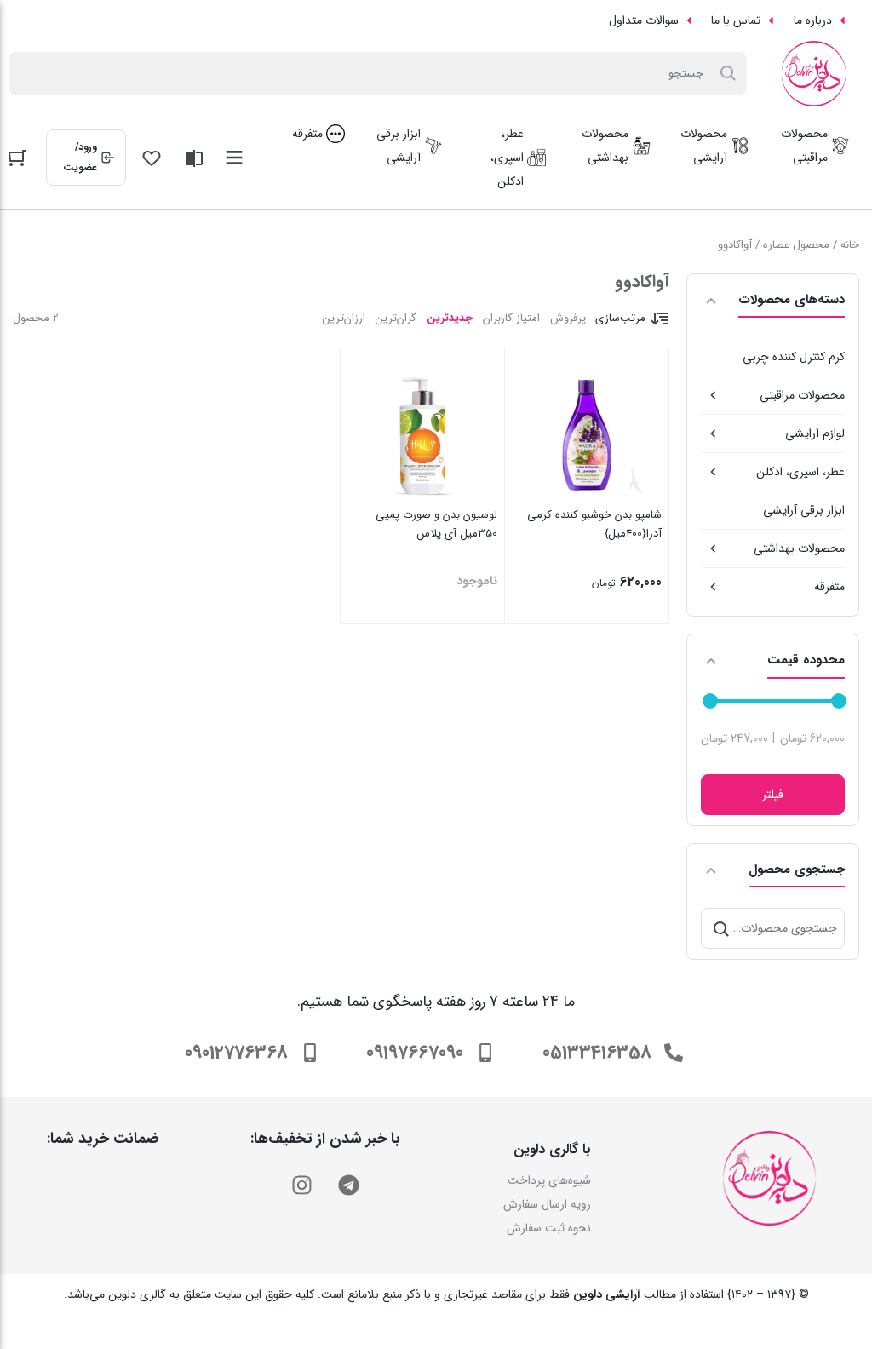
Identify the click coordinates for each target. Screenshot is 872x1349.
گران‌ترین (396, 318)
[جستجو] (721, 928)
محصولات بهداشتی (799, 548)
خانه (849, 245)
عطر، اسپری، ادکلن (800, 471)
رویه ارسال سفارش (547, 1204)
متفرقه (829, 586)
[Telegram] (348, 1184)
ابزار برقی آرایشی (804, 510)
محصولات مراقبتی (802, 395)
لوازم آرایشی (815, 433)
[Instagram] (301, 1184)
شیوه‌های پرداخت (549, 1180)
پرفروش (568, 318)
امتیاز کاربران (511, 318)
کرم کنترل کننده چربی (794, 356)
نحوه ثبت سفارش (549, 1228)
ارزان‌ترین (344, 318)
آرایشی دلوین (606, 1294)
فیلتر (772, 794)
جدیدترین (450, 318)
